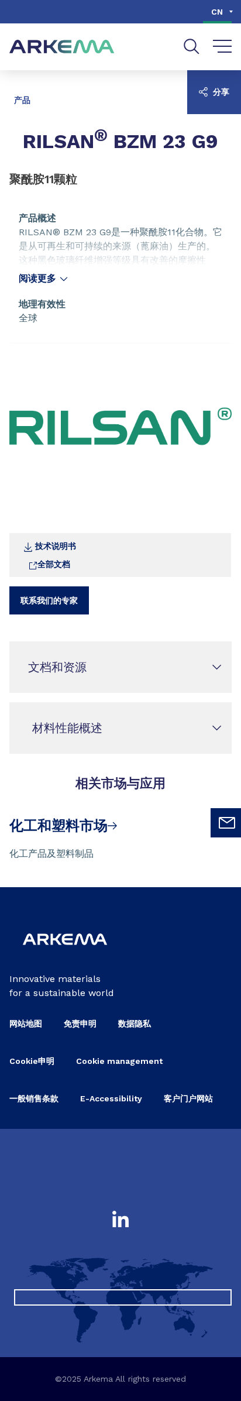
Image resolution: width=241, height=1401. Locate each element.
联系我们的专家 (49, 600)
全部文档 (53, 564)
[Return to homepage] (62, 47)
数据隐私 (134, 1023)
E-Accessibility (111, 1098)
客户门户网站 (188, 1098)
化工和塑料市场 (58, 826)
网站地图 (25, 1023)
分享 (220, 92)
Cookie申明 (31, 1061)
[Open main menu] (222, 47)
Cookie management (119, 1061)
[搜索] (191, 46)
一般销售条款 (33, 1098)
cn (217, 11)
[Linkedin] (120, 1220)
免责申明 (80, 1023)
